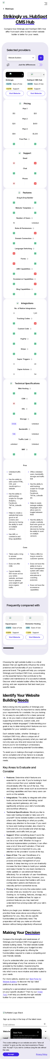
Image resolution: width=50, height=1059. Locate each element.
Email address (9, 1024)
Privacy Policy (41, 1054)
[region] (25, 630)
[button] (14, 84)
